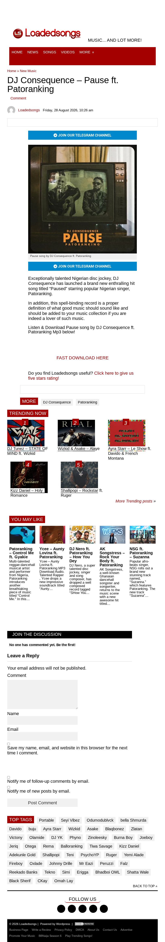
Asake (92, 829)
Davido (15, 829)
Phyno (75, 837)
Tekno (49, 872)
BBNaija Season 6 (50, 935)
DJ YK (57, 837)
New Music (28, 71)
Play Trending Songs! (78, 935)
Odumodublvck (100, 820)
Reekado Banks (23, 872)
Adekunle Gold (22, 855)
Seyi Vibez (70, 820)
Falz (124, 863)
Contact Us (110, 929)
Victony (15, 837)
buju (32, 829)
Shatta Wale (138, 872)
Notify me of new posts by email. (38, 791)
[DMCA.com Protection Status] (84, 923)
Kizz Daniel (129, 846)
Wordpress (63, 923)
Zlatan (136, 829)
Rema (48, 846)
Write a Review (41, 929)
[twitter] (72, 909)
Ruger (111, 855)
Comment (18, 98)
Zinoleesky (97, 837)
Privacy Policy (63, 929)
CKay (42, 881)
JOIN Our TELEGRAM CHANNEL (84, 135)
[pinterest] (104, 909)
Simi (66, 872)
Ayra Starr (52, 829)
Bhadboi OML (107, 872)
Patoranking (87, 402)
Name (13, 713)
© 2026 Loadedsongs (23, 923)
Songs (49, 52)
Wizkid (74, 829)
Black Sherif (20, 881)
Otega (30, 846)
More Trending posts (136, 501)
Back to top (144, 886)
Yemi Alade (134, 855)
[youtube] (93, 909)
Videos (68, 52)
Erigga (82, 872)
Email (12, 729)
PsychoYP (90, 855)
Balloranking (71, 846)
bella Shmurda (133, 820)
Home (17, 52)
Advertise (126, 929)
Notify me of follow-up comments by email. (48, 781)
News (32, 52)
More (84, 52)
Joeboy (146, 837)
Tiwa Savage (101, 846)
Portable (46, 820)
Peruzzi (106, 863)
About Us (93, 929)
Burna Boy (123, 837)
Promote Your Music (22, 935)
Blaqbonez (114, 829)
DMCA (80, 929)
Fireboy (16, 863)
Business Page (18, 929)
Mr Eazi (86, 863)
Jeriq (13, 846)
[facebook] (61, 909)
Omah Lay (63, 881)
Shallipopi (50, 855)
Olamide (36, 837)
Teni (70, 855)
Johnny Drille (60, 863)
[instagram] (82, 909)
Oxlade (36, 863)
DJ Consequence (57, 402)
